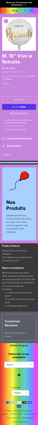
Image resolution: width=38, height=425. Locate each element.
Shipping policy (28, 418)
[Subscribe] (31, 365)
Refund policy (16, 414)
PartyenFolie (17, 411)
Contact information (20, 422)
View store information (16, 129)
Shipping (5, 72)
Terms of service (13, 418)
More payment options (19, 113)
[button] (5, 11)
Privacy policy (30, 414)
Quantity (5, 84)
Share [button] (8, 155)
